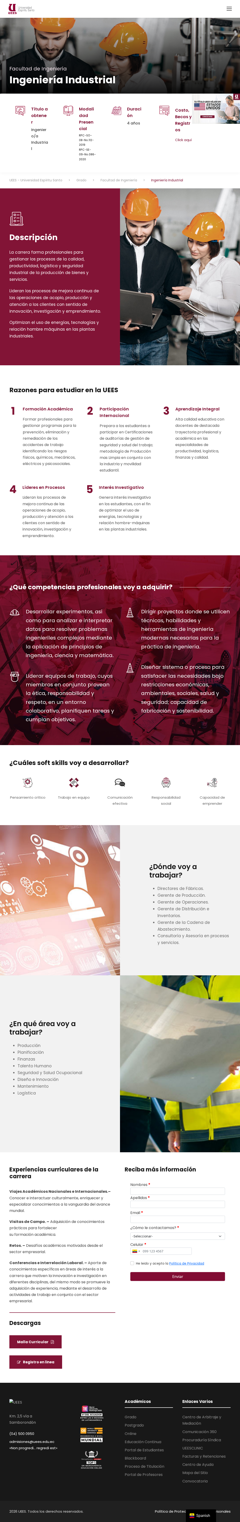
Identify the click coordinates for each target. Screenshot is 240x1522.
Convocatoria (195, 1481)
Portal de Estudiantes (144, 1450)
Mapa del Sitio (195, 1472)
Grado (130, 1417)
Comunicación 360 (199, 1431)
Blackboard (135, 1458)
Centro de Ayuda (198, 1464)
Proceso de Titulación (144, 1466)
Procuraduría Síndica (201, 1440)
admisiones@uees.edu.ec (31, 1441)
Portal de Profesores (144, 1474)
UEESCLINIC (192, 1448)
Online (130, 1433)
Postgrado (134, 1425)
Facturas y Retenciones (204, 1456)
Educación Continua (143, 1442)
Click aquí (183, 139)
